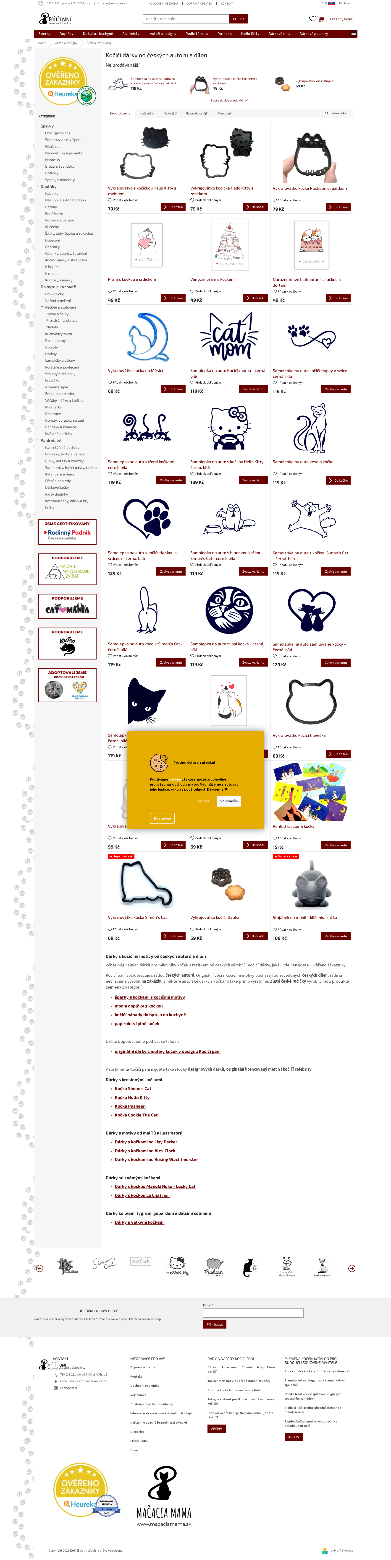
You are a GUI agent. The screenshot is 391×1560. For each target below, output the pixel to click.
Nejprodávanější (197, 113)
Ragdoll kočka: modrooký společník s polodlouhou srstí (311, 1424)
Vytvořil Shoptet (342, 1550)
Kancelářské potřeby (62, 447)
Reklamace (138, 1395)
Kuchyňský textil (58, 334)
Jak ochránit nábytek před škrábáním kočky (238, 1381)
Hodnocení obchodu (163, 4)
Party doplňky (56, 494)
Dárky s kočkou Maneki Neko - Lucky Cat (155, 1186)
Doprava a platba (199, 4)
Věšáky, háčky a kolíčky (64, 400)
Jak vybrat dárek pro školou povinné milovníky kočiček (240, 1401)
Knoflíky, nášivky (58, 280)
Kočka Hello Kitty (132, 1097)
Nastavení (162, 818)
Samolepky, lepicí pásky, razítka (71, 467)
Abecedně (225, 113)
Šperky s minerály (60, 179)
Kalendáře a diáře (59, 474)
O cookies (137, 1432)
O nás (134, 1450)
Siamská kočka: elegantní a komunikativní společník (315, 1382)
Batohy (51, 207)
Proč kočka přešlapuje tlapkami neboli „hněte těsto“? (240, 1415)
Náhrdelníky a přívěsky (64, 153)
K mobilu (52, 273)
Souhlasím (229, 801)
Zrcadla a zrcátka (59, 393)
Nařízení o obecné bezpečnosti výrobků (158, 1423)
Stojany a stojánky (60, 373)
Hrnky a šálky (57, 313)
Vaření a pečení (58, 300)
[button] (351, 1268)
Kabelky (51, 193)
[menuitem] (44, 34)
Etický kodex (139, 1441)
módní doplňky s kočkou (139, 1005)
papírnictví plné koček (137, 1023)
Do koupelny (55, 340)
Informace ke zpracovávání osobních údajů (161, 1413)
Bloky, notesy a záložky (64, 461)
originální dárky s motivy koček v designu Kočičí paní (167, 1051)
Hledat (238, 19)
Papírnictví (51, 440)
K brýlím (52, 266)
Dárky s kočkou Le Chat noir (142, 1195)
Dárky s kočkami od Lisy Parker (146, 1141)
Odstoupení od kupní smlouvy (151, 1404)
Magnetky (53, 407)
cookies (175, 779)
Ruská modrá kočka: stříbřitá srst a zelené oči (317, 1371)
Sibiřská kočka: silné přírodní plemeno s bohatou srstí (313, 1410)
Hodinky (51, 173)
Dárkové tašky (57, 487)
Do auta (51, 347)
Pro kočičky (54, 294)
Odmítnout (203, 801)
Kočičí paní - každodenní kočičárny (83, 1381)
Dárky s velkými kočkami (140, 1222)
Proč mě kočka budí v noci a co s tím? (233, 1390)
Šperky (47, 125)
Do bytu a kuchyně (58, 286)
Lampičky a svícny (60, 360)
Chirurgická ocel (58, 133)
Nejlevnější (147, 113)
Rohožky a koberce (60, 427)
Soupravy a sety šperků (64, 139)
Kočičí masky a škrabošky (66, 260)
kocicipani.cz (69, 1388)
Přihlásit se (215, 1324)
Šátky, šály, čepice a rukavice (69, 233)
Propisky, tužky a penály (65, 454)
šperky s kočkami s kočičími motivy (150, 996)
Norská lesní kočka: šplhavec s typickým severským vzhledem (313, 1396)
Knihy (49, 507)
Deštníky (52, 246)
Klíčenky (52, 226)
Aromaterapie (56, 387)
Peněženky (54, 213)
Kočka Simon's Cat (133, 1088)
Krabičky (52, 380)
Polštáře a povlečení (62, 367)
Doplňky (49, 186)
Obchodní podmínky (144, 1386)
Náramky (52, 159)
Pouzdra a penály (59, 220)
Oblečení (52, 240)
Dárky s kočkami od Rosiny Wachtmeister (156, 1159)
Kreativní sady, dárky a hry (66, 500)
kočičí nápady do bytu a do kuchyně (150, 1014)
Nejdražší (170, 113)
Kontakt (227, 4)
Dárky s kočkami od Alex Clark (145, 1150)
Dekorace (53, 413)
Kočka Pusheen (130, 1105)
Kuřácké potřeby (58, 433)
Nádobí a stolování (60, 307)
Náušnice (52, 146)
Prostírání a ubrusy (61, 320)
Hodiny (51, 353)
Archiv (216, 1428)
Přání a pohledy (58, 480)
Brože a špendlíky (59, 166)
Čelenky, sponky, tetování (66, 253)
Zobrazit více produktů (227, 100)
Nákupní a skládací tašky (65, 200)
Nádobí (52, 327)
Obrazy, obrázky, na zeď (64, 420)
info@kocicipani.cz (73, 1367)
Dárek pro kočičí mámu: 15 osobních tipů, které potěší (241, 1369)
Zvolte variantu (253, 389)
